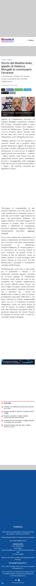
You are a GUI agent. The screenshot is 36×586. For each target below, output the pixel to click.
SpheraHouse (21, 582)
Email (13, 92)
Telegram (28, 89)
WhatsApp (19, 89)
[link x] (16, 580)
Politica (9, 60)
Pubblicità (18, 527)
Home (3, 60)
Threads (6, 92)
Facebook (10, 89)
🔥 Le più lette (6, 403)
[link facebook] (19, 580)
